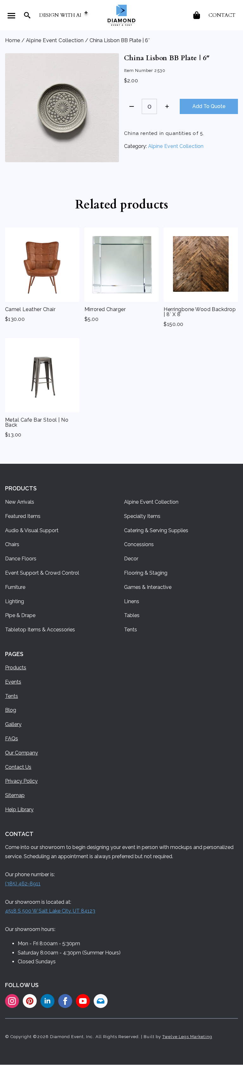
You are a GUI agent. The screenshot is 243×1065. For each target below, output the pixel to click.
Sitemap (15, 795)
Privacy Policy (21, 781)
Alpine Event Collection (55, 40)
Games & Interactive (147, 587)
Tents (130, 630)
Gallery (13, 724)
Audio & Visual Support (32, 530)
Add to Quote (209, 106)
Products (15, 668)
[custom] (30, 1001)
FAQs (11, 739)
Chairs (12, 544)
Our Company (21, 753)
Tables (132, 615)
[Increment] (167, 106)
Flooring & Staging (145, 573)
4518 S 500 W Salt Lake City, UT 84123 (50, 911)
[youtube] (83, 1001)
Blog (10, 710)
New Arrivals (19, 502)
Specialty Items (142, 516)
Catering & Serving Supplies (156, 530)
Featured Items (22, 516)
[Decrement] (131, 106)
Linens (131, 601)
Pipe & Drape (20, 615)
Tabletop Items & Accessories (40, 630)
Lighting (14, 601)
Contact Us (18, 767)
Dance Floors (20, 559)
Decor (131, 559)
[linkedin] (47, 1001)
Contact (222, 15)
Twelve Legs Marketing (187, 1036)
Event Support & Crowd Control (42, 573)
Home (12, 40)
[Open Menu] (11, 16)
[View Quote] (197, 15)
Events (13, 682)
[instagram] (12, 1001)
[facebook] (65, 1001)
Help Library (19, 810)
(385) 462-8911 (22, 884)
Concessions (139, 544)
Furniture (15, 587)
